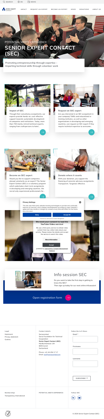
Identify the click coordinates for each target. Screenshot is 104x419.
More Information (51, 239)
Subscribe (81, 378)
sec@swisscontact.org (52, 355)
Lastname (76, 359)
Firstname (77, 346)
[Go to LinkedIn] (73, 399)
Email (75, 334)
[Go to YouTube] (79, 399)
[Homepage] (9, 9)
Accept (51, 245)
